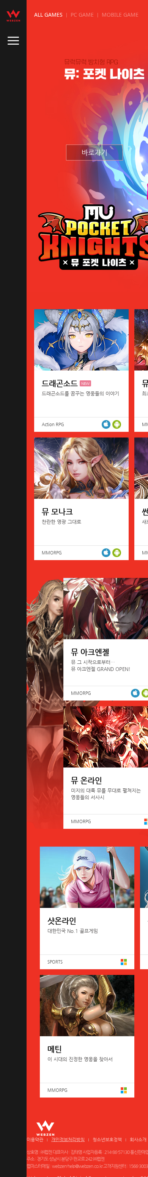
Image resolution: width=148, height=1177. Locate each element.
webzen (13, 15)
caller (13, 41)
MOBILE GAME (120, 14)
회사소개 (138, 1139)
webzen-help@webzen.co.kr (77, 1166)
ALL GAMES (48, 14)
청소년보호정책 (107, 1139)
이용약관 (35, 1139)
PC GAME (82, 14)
